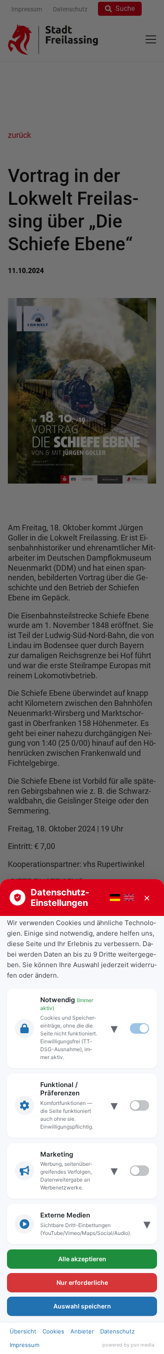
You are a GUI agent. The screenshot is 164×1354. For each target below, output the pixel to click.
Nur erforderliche (82, 1282)
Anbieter (82, 1331)
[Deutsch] (115, 897)
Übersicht (23, 1331)
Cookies (53, 1331)
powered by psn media (128, 1345)
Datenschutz (117, 1331)
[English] (129, 897)
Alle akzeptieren (82, 1259)
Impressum (24, 1344)
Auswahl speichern (82, 1306)
